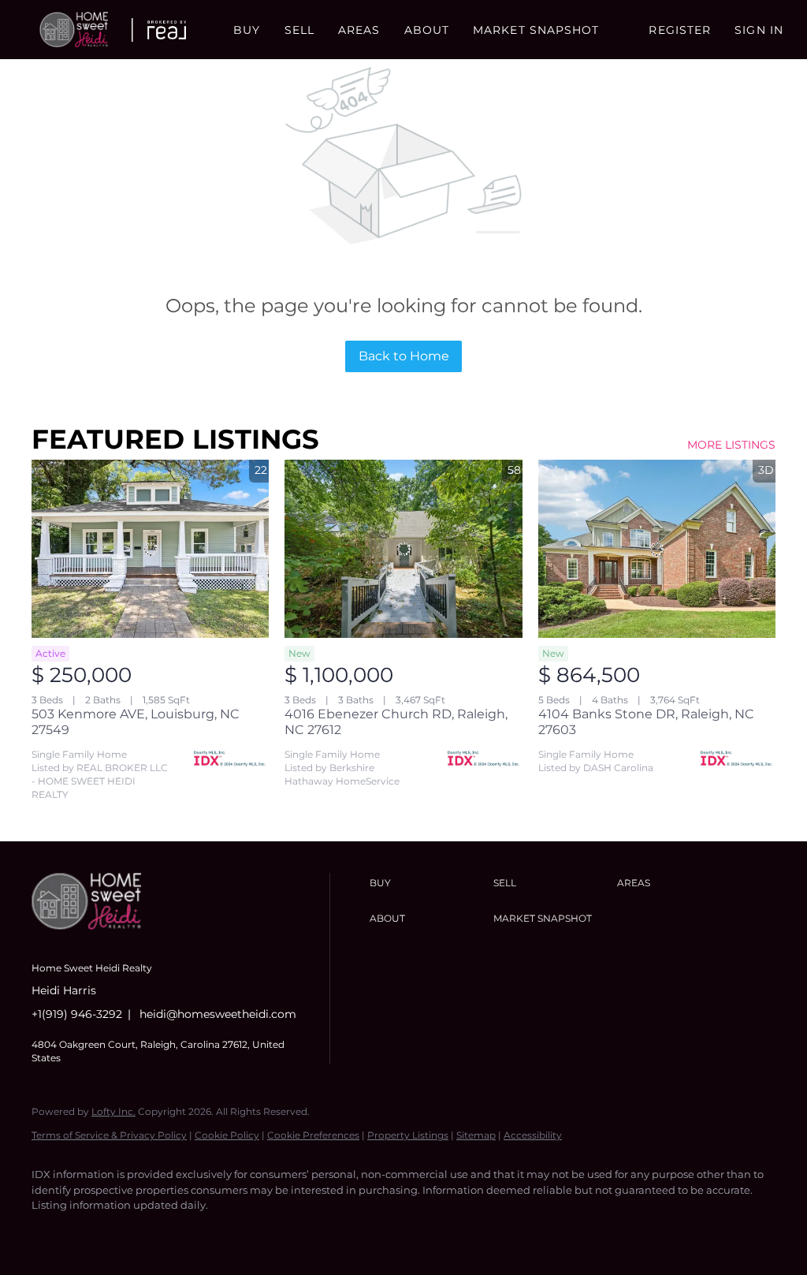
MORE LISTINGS (731, 445)
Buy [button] (246, 30)
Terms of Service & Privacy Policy (109, 1135)
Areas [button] (359, 30)
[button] (73, 29)
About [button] (427, 30)
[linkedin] (96, 1232)
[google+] (233, 1232)
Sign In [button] (758, 30)
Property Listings (407, 1135)
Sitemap (476, 1135)
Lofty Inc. (113, 1111)
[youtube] (187, 1232)
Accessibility (533, 1135)
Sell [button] (299, 30)
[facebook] (50, 1232)
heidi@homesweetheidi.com (217, 1014)
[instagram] (142, 1232)
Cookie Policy (227, 1135)
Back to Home (404, 356)
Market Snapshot (536, 30)
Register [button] (680, 30)
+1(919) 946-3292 (77, 1014)
